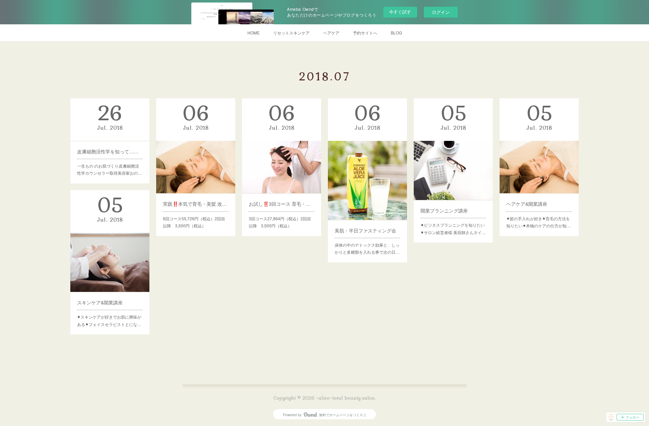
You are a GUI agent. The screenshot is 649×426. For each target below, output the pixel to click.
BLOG (396, 32)
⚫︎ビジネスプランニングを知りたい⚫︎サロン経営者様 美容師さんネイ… (453, 228)
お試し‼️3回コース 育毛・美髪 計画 (281, 203)
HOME (253, 32)
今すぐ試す (400, 11)
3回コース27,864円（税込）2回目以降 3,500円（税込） (280, 222)
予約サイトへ (365, 32)
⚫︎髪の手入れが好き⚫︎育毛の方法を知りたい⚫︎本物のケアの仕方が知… (538, 222)
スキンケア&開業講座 (100, 302)
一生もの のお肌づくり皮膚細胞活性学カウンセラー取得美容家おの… (109, 169)
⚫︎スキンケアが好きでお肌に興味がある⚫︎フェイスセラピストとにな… (109, 320)
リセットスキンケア (291, 32)
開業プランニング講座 (444, 210)
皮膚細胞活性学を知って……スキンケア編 (110, 151)
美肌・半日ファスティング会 (365, 230)
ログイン (441, 12)
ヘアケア (331, 32)
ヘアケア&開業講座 (526, 203)
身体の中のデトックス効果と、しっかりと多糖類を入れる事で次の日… (367, 248)
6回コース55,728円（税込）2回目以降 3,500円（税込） (194, 222)
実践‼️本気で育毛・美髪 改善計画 (196, 203)
